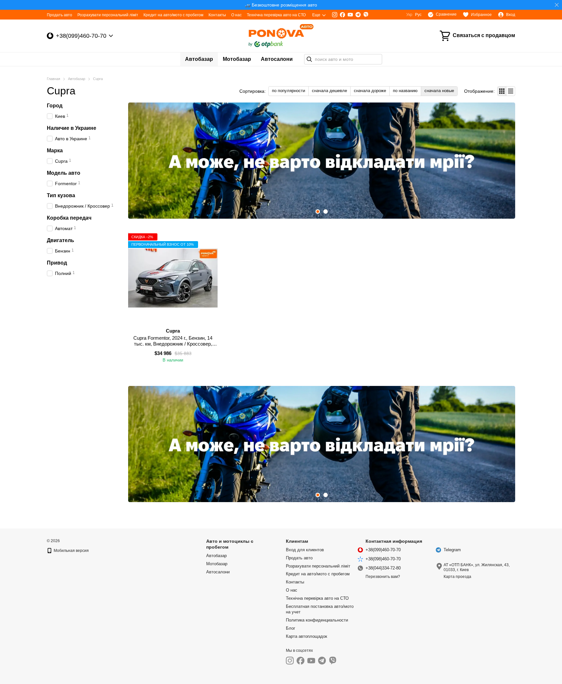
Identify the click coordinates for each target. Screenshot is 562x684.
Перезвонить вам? (383, 576)
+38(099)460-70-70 (81, 36)
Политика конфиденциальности (317, 620)
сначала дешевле (329, 90)
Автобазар (199, 59)
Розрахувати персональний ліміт (107, 15)
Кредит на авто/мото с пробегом (173, 15)
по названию (405, 90)
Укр (409, 15)
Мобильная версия (71, 550)
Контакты (217, 15)
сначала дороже (370, 90)
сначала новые (439, 90)
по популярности (288, 90)
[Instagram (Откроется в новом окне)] (334, 14)
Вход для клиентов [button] (305, 549)
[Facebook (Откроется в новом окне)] (342, 14)
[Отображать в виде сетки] (502, 91)
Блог (290, 628)
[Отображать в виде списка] (510, 91)
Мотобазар (237, 59)
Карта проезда (457, 576)
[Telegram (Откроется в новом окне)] (358, 14)
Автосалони (277, 59)
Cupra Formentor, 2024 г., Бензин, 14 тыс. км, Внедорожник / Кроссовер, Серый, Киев (172, 343)
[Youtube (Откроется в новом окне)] (350, 14)
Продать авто (59, 15)
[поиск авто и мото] (309, 59)
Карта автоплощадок (306, 636)
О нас (236, 15)
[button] (557, 5)
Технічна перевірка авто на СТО (276, 15)
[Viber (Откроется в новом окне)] (365, 14)
